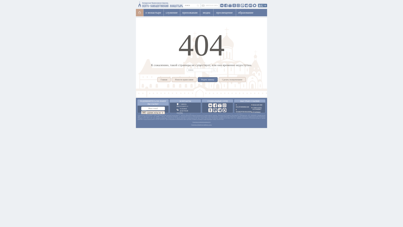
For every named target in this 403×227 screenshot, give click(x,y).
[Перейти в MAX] (224, 110)
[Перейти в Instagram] (224, 105)
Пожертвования (242, 112)
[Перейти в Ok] (210, 110)
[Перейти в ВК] (210, 105)
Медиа (206, 12)
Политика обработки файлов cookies (201, 124)
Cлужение (172, 12)
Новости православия (184, 80)
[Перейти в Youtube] (220, 105)
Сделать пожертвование (232, 80)
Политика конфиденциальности (201, 122)
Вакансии (257, 105)
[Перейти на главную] (148, 4)
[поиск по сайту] (198, 5)
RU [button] (261, 5)
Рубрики (256, 112)
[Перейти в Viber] (215, 110)
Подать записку (207, 80)
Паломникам (242, 107)
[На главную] (139, 12)
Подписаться (153, 113)
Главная (164, 80)
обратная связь (212, 5)
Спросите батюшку (257, 108)
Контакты (185, 101)
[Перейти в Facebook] (215, 105)
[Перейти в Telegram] (220, 110)
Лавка (158, 20)
